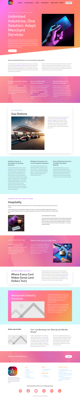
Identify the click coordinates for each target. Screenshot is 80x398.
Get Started (68, 2)
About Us (61, 2)
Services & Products (29, 2)
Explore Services (12, 50)
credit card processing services (22, 65)
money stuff (50, 309)
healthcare (10, 169)
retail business (46, 338)
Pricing (37, 2)
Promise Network (44, 2)
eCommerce (20, 85)
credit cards (41, 92)
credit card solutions (52, 299)
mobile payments (36, 93)
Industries (20, 2)
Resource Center (54, 2)
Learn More (68, 356)
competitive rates (34, 95)
